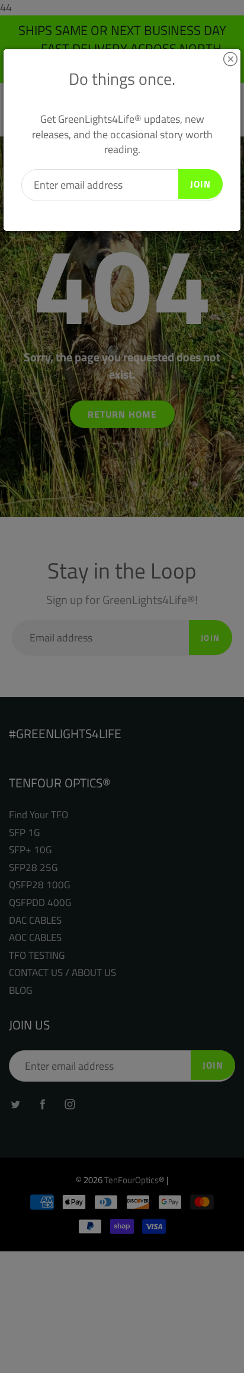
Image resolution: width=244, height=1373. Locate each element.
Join (200, 184)
